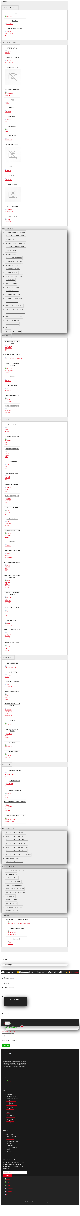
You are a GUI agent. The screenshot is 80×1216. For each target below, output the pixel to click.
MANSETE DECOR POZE (12, 691)
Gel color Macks (12, 461)
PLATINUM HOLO (12, 67)
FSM (12, 100)
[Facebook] (9, 1072)
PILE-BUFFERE (12, 385)
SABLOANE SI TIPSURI (12, 395)
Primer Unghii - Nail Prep (15, 28)
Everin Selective (12, 184)
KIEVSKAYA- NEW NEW (12, 89)
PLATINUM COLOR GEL (12, 607)
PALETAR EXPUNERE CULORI (12, 364)
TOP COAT (15, 13)
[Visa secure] (9, 1195)
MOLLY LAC (12, 116)
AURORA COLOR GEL (12, 449)
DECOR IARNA (12, 672)
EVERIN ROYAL (12, 48)
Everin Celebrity (12, 216)
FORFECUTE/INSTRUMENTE (12, 354)
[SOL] (7, 1182)
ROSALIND (12, 136)
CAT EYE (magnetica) (12, 206)
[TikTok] (9, 1082)
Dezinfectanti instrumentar (16, 928)
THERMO (12, 167)
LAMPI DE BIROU (15, 781)
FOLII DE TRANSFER (12, 681)
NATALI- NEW (12, 126)
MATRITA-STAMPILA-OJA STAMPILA (12, 705)
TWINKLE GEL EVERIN (12, 642)
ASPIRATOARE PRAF (15, 770)
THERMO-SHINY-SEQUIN (12, 630)
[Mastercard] (9, 1189)
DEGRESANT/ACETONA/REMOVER (16, 919)
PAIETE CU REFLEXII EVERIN (12, 593)
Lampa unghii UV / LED (15, 790)
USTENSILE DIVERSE (12, 406)
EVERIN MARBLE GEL (12, 484)
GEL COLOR (5, 1031)
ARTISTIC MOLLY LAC (12, 436)
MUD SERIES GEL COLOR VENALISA (12, 576)
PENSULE (12, 377)
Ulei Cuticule (16, 939)
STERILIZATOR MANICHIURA (15, 815)
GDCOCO (12, 108)
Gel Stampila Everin (12, 519)
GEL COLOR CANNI (12, 507)
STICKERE (12, 742)
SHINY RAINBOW (12, 620)
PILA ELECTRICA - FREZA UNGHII (15, 802)
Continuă (6, 1045)
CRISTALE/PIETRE (12, 663)
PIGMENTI (12, 720)
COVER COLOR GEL (12, 473)
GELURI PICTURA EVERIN (12, 530)
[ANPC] (7, 1179)
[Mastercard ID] (10, 1185)
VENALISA (12, 175)
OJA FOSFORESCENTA (12, 145)
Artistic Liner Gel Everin (12, 425)
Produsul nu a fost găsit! (8, 1033)
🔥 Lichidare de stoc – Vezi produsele (63, 972)
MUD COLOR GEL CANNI (12, 562)
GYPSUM (12, 542)
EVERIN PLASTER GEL (12, 496)
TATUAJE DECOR (12, 751)
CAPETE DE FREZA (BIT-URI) (12, 342)
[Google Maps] (9, 1077)
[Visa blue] (8, 1192)
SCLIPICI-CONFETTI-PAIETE (12, 730)
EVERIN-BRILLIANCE (12, 57)
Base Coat (15, 21)
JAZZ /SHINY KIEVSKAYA (12, 551)
